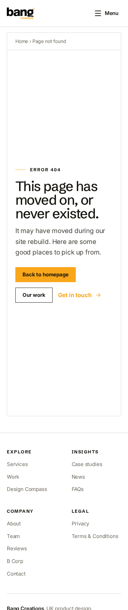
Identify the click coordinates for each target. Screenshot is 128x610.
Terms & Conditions (95, 536)
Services (17, 464)
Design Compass (27, 489)
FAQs (78, 489)
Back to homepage (46, 274)
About (14, 523)
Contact (16, 573)
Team (13, 536)
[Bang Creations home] (21, 13)
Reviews (17, 548)
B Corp (15, 561)
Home (21, 41)
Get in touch (75, 295)
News (78, 477)
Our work (34, 295)
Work (13, 477)
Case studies (87, 464)
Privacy (80, 523)
